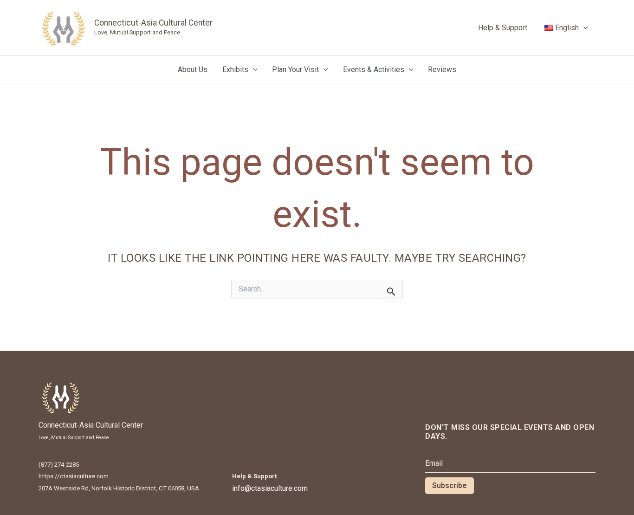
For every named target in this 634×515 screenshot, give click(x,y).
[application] (583, 28)
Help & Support (502, 27)
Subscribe (449, 485)
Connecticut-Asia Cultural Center (153, 22)
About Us (192, 69)
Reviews (442, 69)
